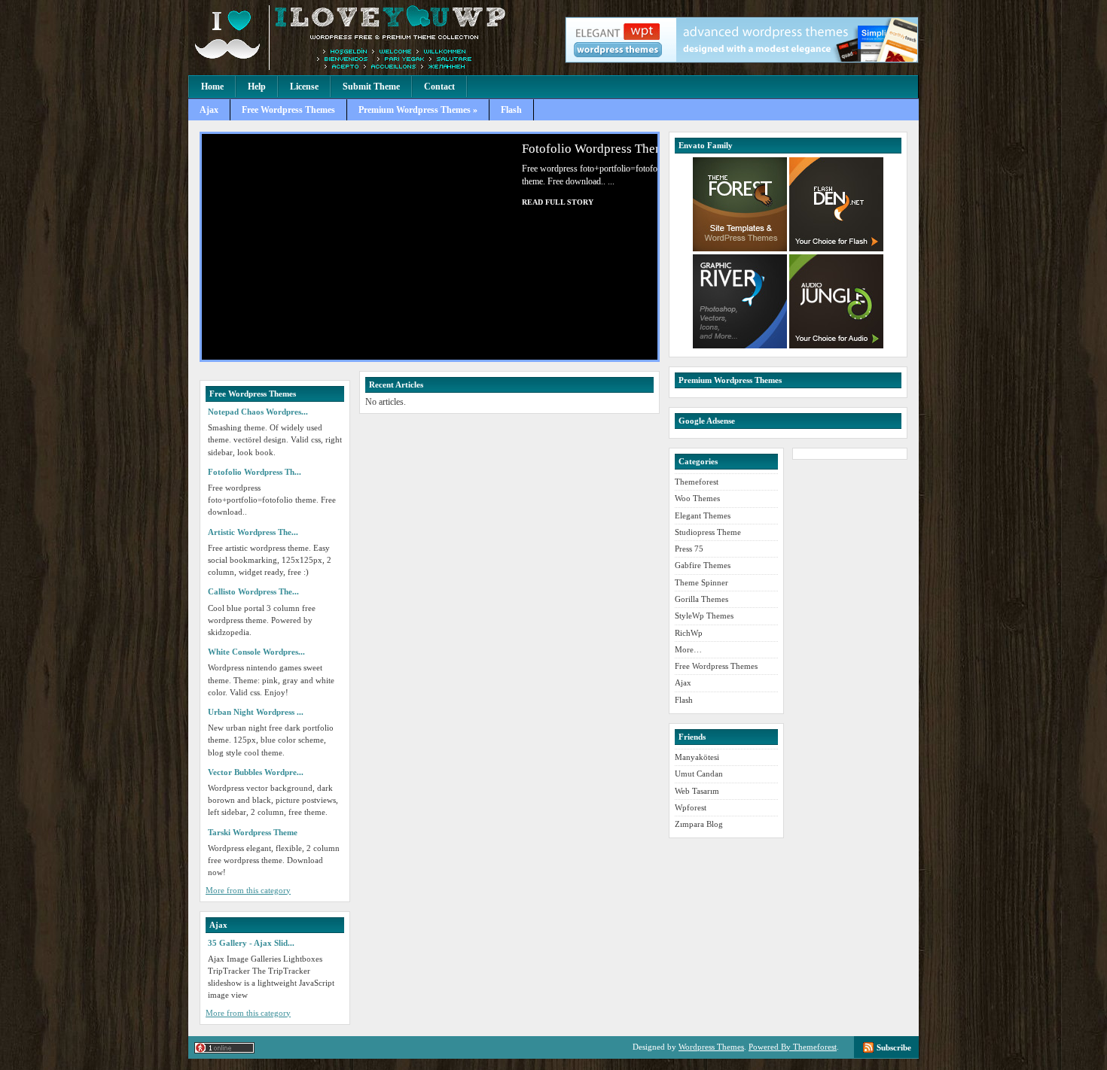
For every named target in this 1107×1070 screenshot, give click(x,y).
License (304, 86)
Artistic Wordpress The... (253, 532)
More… (688, 649)
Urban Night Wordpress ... (255, 711)
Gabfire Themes (702, 565)
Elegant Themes (702, 515)
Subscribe (894, 1047)
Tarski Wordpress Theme (252, 832)
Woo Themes (697, 498)
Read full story (536, 202)
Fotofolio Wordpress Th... (254, 471)
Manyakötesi (697, 756)
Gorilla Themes (701, 598)
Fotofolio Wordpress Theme (574, 148)
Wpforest (690, 807)
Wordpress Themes (711, 1046)
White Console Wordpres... (256, 651)
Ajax (209, 110)
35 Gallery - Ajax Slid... (251, 942)
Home (212, 86)
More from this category (248, 890)
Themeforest (696, 481)
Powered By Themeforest (793, 1046)
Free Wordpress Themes (288, 110)
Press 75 (689, 548)
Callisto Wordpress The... (253, 591)
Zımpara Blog (699, 823)
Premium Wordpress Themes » (417, 110)
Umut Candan (699, 773)
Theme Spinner (701, 582)
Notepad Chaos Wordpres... (258, 411)
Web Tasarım (697, 790)
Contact (439, 86)
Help (257, 86)
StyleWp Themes (704, 615)
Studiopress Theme (708, 532)
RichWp (689, 632)
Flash (511, 110)
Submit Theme (371, 86)
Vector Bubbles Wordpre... (255, 772)
